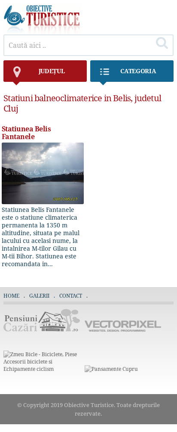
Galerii (39, 295)
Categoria (138, 71)
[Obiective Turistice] (42, 32)
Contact (70, 295)
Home (11, 295)
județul (52, 71)
